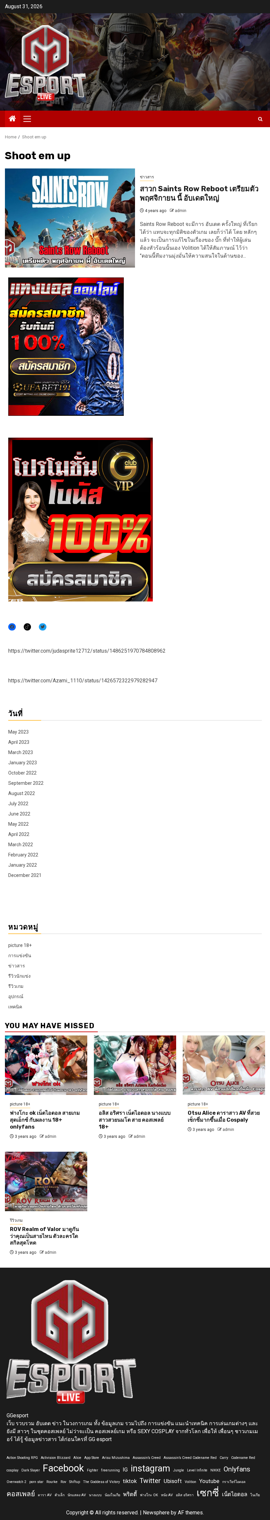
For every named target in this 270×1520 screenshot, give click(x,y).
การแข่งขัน (19, 955)
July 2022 (18, 803)
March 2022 (20, 844)
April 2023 (18, 742)
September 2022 (25, 783)
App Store (91, 1458)
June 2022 (19, 813)
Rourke (52, 1482)
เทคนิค (15, 1006)
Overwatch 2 (16, 1482)
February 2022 (23, 854)
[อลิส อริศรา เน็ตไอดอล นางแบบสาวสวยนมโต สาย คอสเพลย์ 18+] (135, 1065)
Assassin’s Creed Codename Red (190, 1458)
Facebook (63, 1468)
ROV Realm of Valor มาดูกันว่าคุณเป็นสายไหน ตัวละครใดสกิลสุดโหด (44, 1236)
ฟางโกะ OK (149, 1495)
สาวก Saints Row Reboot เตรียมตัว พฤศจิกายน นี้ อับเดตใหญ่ (199, 193)
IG (125, 1469)
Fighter (92, 1470)
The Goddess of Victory (101, 1482)
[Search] (260, 119)
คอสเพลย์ (21, 1494)
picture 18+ (20, 945)
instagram (150, 1468)
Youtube (209, 1481)
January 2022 (22, 865)
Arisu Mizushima (116, 1458)
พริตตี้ (130, 1494)
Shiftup (74, 1482)
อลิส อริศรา (185, 1495)
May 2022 (18, 824)
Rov (63, 1482)
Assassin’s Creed (147, 1458)
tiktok (130, 1481)
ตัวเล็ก (60, 1495)
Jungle (178, 1470)
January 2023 (22, 762)
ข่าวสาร (147, 177)
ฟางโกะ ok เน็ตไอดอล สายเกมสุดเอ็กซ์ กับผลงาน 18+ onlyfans (45, 1120)
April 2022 (18, 834)
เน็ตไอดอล (234, 1494)
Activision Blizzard (55, 1458)
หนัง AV (167, 1495)
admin (180, 210)
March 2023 (20, 752)
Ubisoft (173, 1481)
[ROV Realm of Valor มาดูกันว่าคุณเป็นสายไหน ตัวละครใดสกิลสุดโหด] (46, 1181)
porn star (36, 1482)
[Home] (12, 119)
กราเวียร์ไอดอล (234, 1482)
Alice (77, 1458)
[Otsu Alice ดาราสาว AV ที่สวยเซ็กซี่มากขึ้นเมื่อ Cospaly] (224, 1065)
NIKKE (215, 1470)
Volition (190, 1482)
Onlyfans (237, 1469)
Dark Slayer (30, 1470)
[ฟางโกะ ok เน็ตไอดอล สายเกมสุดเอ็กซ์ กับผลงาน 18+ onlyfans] (46, 1065)
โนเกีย (255, 1495)
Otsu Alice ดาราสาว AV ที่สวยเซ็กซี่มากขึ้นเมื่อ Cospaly (224, 1116)
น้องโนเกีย (112, 1495)
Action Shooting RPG (22, 1458)
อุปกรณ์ (15, 996)
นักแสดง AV (77, 1495)
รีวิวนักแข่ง (19, 976)
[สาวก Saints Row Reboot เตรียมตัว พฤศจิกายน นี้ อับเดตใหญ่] (70, 218)
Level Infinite (197, 1470)
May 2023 (18, 732)
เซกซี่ (208, 1493)
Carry (224, 1458)
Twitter (150, 1481)
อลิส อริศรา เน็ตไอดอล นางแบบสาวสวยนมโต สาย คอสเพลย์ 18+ (135, 1120)
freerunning (110, 1470)
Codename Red (243, 1458)
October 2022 (22, 773)
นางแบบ (95, 1495)
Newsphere (156, 1512)
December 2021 (24, 875)
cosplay (12, 1470)
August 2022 (21, 793)
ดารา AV (45, 1495)
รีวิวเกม (15, 986)
